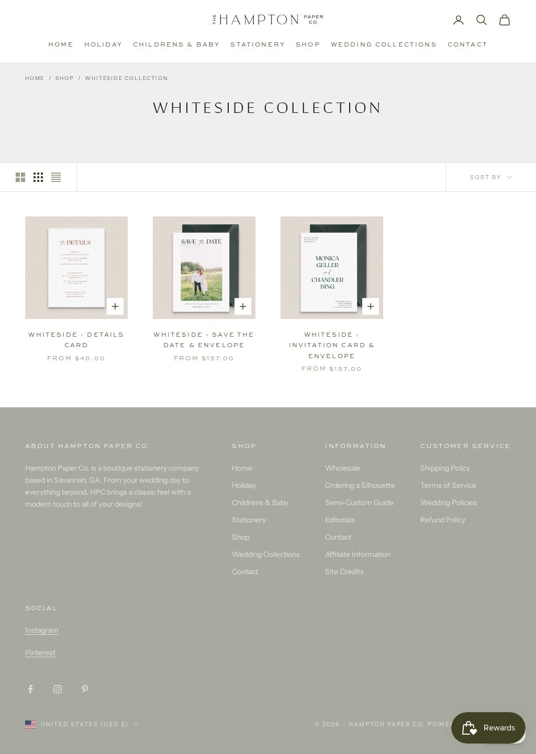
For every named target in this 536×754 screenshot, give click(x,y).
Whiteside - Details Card (76, 339)
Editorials (340, 519)
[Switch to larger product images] (20, 177)
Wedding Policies (448, 502)
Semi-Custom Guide (359, 502)
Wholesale (342, 468)
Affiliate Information (357, 554)
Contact (468, 44)
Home (61, 44)
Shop (308, 44)
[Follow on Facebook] (30, 689)
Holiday (103, 44)
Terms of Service (448, 485)
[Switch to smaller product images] (38, 177)
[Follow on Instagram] (57, 689)
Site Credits (344, 571)
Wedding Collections (384, 44)
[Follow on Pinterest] (85, 689)
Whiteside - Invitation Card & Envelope (332, 345)
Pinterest (40, 652)
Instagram (42, 630)
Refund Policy (442, 519)
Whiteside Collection (126, 78)
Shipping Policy (445, 468)
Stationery (257, 44)
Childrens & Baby (176, 44)
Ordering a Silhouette (360, 485)
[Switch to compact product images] (56, 177)
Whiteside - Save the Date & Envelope (203, 339)
